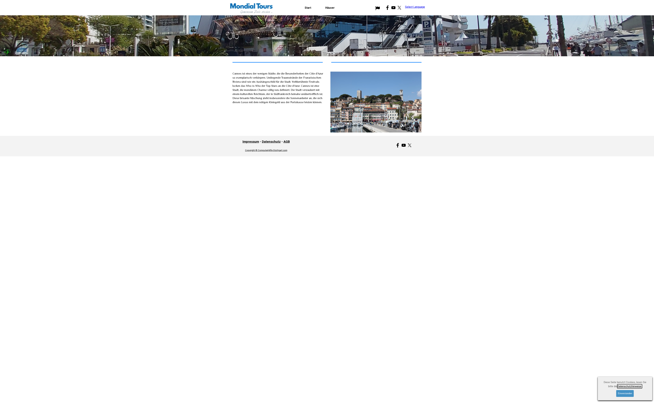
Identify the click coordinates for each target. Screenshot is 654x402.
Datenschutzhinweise (630, 386)
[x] (399, 7)
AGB (287, 142)
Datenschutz (271, 142)
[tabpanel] (327, 36)
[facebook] (387, 7)
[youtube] (393, 7)
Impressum (251, 142)
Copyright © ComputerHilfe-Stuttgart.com (266, 150)
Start (308, 7)
